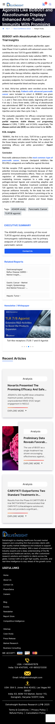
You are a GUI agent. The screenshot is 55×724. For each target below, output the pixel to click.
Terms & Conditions (19, 709)
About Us (7, 580)
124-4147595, (21, 667)
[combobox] (50, 4)
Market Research (10, 643)
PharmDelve (8, 589)
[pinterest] (30, 718)
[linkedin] (23, 718)
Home (5, 575)
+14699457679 (30, 664)
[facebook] (27, 718)
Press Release (9, 638)
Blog (5, 602)
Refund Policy (16, 713)
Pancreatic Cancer (38, 209)
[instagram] (32, 718)
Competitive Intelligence (13, 621)
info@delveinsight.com (30, 677)
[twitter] (25, 718)
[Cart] (43, 4)
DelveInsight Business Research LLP (23, 704)
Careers (6, 594)
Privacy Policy (38, 709)
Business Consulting (12, 648)
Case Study (8, 634)
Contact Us (28, 251)
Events (6, 607)
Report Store (8, 616)
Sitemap (7, 629)
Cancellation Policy (36, 713)
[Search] (50, 4)
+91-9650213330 (37, 667)
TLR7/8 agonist (12, 213)
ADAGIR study (18, 209)
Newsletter (8, 611)
